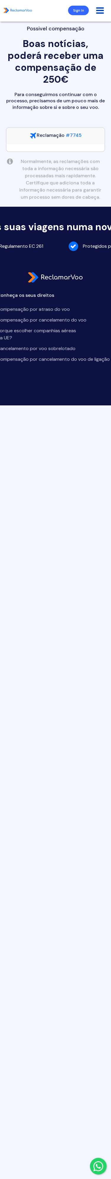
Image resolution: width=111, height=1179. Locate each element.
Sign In (78, 10)
